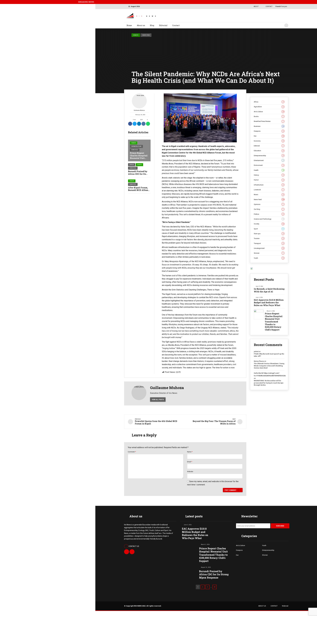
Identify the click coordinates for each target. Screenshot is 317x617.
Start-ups (268, 234)
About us (141, 25)
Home (129, 25)
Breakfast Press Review (268, 121)
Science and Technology (269, 219)
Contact (176, 25)
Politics (268, 214)
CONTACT (274, 606)
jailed (256, 351)
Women (268, 253)
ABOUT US (262, 606)
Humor (268, 180)
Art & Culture (269, 112)
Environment (268, 165)
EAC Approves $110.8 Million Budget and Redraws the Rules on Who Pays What (269, 303)
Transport (268, 243)
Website (190, 471)
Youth (268, 258)
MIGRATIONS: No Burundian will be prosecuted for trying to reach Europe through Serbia (268, 383)
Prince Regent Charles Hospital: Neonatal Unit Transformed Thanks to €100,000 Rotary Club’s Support (213, 555)
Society (269, 224)
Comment (132, 452)
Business (269, 126)
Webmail (285, 606)
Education (268, 151)
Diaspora (268, 131)
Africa (132, 164)
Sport (269, 229)
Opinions (268, 204)
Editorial (163, 25)
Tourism (268, 238)
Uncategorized (268, 248)
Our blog (268, 209)
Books (268, 116)
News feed (146, 35)
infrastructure (136, 146)
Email (189, 462)
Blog (152, 25)
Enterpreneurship (268, 155)
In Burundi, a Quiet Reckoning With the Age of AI (269, 290)
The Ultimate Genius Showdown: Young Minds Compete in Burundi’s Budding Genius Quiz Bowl (269, 366)
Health (135, 35)
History (268, 175)
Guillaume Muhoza (139, 110)
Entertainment (268, 160)
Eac (269, 136)
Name (189, 452)
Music (268, 194)
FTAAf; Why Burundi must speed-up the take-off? (269, 355)
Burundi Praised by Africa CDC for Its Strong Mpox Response (214, 574)
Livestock (268, 190)
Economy (268, 141)
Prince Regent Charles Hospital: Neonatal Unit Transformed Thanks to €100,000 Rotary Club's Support (274, 321)
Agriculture (268, 107)
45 (214, 587)
